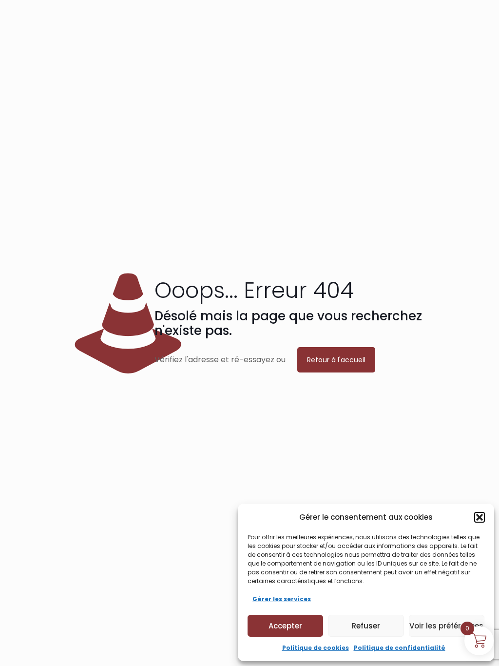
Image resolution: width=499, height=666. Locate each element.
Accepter (285, 626)
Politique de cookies (315, 648)
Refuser (366, 626)
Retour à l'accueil (336, 360)
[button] (479, 517)
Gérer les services (281, 599)
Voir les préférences (446, 626)
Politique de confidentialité (399, 648)
